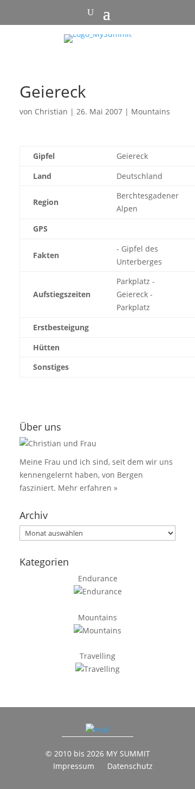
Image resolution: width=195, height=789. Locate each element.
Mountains (150, 111)
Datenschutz (130, 766)
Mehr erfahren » (88, 488)
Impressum (73, 766)
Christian (51, 111)
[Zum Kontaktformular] (98, 729)
